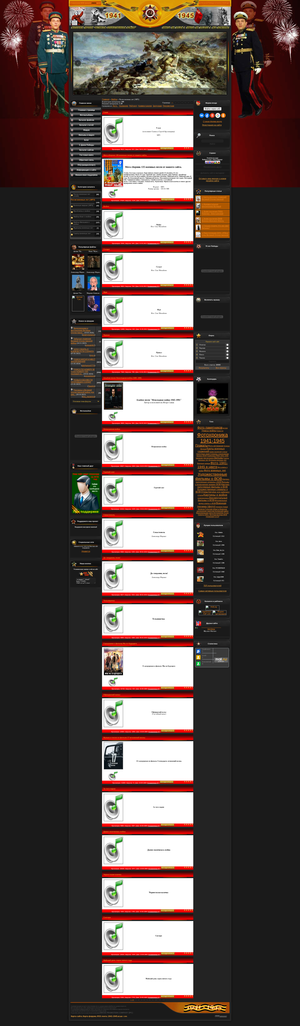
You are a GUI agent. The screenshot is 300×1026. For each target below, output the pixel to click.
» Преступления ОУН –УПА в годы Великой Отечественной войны (215, 235)
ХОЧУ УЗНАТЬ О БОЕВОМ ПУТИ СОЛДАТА (82, 350)
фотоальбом (218, 513)
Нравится (86, 551)
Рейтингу (133, 106)
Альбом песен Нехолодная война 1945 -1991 (122, 378)
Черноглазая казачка (112, 874)
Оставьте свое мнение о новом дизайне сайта (212, 179)
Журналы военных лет (83, 228)
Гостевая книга (86, 155)
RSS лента (102, 1016)
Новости (220, 431)
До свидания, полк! (111, 558)
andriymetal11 (89, 335)
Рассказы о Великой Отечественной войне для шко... (82, 392)
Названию (123, 106)
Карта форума (89, 1016)
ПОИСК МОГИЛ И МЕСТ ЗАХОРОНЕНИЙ (83, 360)
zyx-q (92, 355)
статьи (224, 452)
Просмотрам (168, 106)
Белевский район (221, 511)
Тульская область (212, 509)
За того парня (109, 789)
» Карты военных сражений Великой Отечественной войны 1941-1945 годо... (214, 199)
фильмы (218, 458)
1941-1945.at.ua (115, 1016)
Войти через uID (212, 109)
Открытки (206, 492)
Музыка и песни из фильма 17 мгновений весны (124, 738)
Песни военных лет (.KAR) (81, 195)
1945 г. (206, 515)
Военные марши (203, 463)
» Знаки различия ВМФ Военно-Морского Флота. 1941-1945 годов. (213, 221)
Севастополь (109, 515)
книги (211, 458)
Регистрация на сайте (212, 125)
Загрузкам (157, 106)
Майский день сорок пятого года (117, 960)
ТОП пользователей (212, 586)
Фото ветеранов (215, 446)
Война (106, 206)
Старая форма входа (212, 121)
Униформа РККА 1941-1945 (217, 456)
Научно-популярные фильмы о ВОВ (213, 485)
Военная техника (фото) (211, 505)
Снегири (107, 917)
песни (206, 458)
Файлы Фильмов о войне (81, 223)
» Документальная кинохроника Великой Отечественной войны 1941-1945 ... (214, 207)
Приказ (106, 335)
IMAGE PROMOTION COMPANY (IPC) (116, 1013)
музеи (225, 428)
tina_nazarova (88, 397)
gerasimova (90, 376)
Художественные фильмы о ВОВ (211, 476)
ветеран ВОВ (222, 515)
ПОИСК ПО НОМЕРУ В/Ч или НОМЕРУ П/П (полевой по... (83, 371)
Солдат (106, 249)
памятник (211, 511)
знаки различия (215, 452)
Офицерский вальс (111, 695)
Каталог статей (86, 125)
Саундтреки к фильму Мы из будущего (120, 643)
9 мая (105, 112)
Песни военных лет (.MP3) (83, 200)
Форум (86, 130)
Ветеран (213, 515)
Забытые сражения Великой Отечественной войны (81, 341)
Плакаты (201, 445)
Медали (203, 449)
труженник (210, 517)
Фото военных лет (215, 470)
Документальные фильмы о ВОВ (212, 499)
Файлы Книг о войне (82, 217)
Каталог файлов (86, 120)
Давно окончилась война (114, 832)
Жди (105, 292)
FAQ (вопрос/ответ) (86, 165)
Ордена (226, 446)
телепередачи (203, 498)
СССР (216, 517)
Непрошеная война (111, 429)
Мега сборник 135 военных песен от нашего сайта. (125, 155)
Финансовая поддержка (86, 175)
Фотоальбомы (86, 115)
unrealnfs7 (90, 345)
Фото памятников (209, 427)
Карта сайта (76, 1016)
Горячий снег (109, 472)
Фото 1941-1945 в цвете (213, 465)
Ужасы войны (209, 430)
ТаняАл (91, 386)
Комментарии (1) (153, 423)
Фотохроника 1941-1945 (212, 438)
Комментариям (145, 106)
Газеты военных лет (82, 233)
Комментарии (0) (153, 149)
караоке (199, 458)
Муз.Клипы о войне (81, 211)
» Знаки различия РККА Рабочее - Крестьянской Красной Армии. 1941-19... (213, 213)
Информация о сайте (86, 170)
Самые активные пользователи (212, 591)
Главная (105, 99)
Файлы (114, 99)
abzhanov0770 (88, 366)
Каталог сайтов (86, 150)
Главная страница (86, 110)
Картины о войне (215, 494)
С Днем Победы (86, 145)
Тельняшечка (109, 601)
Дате (115, 106)
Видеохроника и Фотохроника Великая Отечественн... (80, 330)
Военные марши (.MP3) (83, 205)
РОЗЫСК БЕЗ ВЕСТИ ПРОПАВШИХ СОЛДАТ (82, 381)
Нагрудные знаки (203, 454)
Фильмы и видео (86, 135)
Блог (86, 140)
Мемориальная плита (204, 513)
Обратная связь (86, 160)
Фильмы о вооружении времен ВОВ (212, 483)
